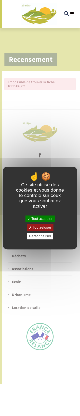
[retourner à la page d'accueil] (39, 14)
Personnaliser (40, 236)
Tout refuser (41, 227)
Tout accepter (41, 219)
